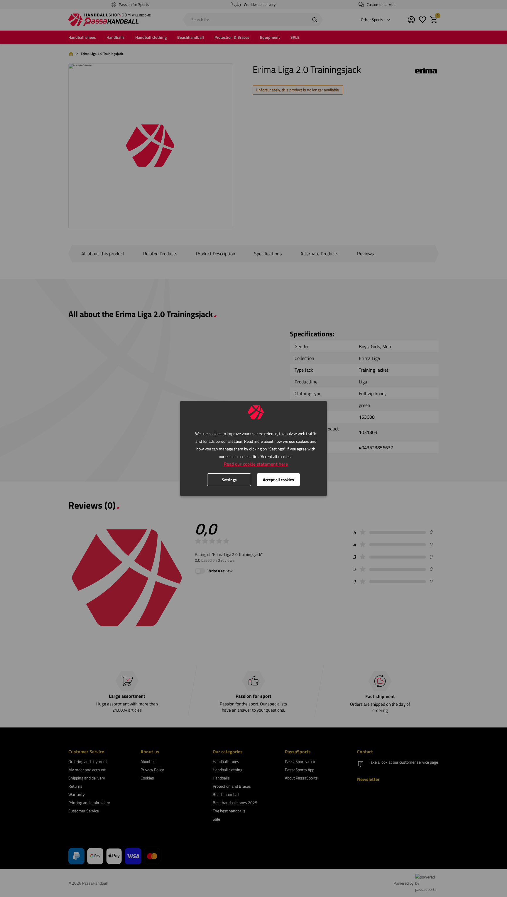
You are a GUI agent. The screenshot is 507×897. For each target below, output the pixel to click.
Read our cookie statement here (256, 463)
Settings (229, 480)
